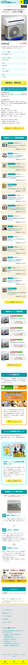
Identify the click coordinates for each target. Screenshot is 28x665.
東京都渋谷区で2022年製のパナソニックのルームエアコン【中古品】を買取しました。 (18, 330)
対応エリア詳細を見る (13, 480)
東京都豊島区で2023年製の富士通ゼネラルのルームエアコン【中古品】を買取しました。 (18, 342)
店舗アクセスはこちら (13, 421)
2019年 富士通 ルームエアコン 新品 (17, 188)
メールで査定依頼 (14, 663)
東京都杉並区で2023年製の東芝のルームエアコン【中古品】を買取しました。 (18, 354)
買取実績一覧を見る (13, 365)
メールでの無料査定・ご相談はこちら (14, 581)
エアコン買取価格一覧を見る (13, 302)
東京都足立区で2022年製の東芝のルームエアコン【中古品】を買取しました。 (18, 318)
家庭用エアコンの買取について (13, 128)
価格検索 (24, 6)
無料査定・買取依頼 (13, 83)
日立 (20, 599)
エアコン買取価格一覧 (11, 599)
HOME (3, 599)
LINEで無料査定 (23, 663)
